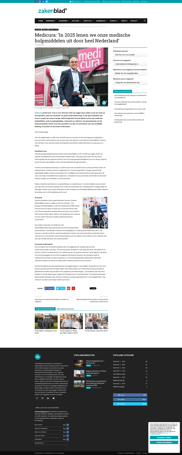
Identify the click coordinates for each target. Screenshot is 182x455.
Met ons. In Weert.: (41, 432)
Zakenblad (100, 21)
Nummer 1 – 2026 (40, 328)
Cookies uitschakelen (164, 442)
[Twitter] (46, 1)
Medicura (38, 113)
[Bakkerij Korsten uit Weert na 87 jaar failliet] (79, 373)
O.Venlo (113, 21)
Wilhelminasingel (118, 387)
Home (40, 21)
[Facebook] (36, 1)
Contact (134, 21)
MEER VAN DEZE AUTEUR (65, 309)
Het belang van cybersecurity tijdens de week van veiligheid (52, 300)
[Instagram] (39, 1)
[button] (144, 20)
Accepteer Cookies (164, 437)
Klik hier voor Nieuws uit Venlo (111, 1)
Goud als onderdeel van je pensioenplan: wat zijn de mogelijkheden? (130, 103)
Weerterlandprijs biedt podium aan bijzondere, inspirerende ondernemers (92, 300)
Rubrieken (50, 21)
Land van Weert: (40, 436)
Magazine (44, 29)
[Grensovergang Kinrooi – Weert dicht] (79, 363)
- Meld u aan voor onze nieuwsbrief (47, 408)
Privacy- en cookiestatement (126, 453)
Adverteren (144, 1)
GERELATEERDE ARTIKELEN (45, 309)
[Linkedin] (43, 1)
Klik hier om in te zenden (125, 55)
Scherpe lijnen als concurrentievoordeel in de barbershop (129, 121)
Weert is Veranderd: (41, 428)
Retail (88, 388)
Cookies (138, 453)
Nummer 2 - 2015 (119, 365)
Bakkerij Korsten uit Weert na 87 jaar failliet (96, 372)
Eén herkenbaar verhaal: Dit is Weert (96, 331)
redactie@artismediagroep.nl (126, 64)
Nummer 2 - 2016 (119, 384)
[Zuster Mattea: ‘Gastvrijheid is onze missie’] (46, 321)
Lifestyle (87, 21)
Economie (63, 21)
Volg (144, 399)
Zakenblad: (38, 439)
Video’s (124, 21)
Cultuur (75, 21)
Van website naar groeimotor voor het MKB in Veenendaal (129, 114)
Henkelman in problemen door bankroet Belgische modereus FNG (96, 383)
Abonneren (136, 1)
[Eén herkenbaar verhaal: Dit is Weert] (96, 321)
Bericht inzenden (126, 1)
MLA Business (39, 443)
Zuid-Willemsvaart (119, 374)
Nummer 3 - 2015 (119, 368)
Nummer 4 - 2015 (119, 371)
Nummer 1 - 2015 (119, 361)
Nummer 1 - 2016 (119, 377)
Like (144, 395)
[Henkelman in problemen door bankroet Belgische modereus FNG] (79, 383)
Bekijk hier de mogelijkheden (126, 73)
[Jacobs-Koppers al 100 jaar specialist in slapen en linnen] (71, 321)
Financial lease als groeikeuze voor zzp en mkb (129, 109)
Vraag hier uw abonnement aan (127, 83)
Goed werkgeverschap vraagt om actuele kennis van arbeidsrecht (130, 96)
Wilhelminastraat (118, 380)
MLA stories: (38, 425)
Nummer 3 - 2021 (53, 29)
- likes (64, 425)
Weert (88, 365)
